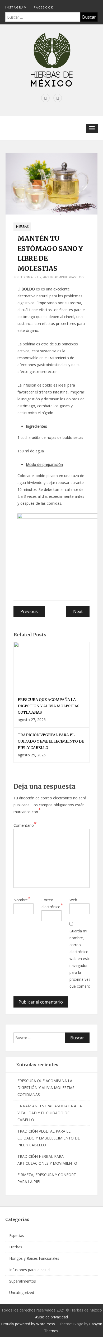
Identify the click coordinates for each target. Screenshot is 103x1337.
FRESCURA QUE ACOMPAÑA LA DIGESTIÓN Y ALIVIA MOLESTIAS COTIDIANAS (48, 706)
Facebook (43, 7)
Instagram (16, 7)
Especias (16, 1235)
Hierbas (22, 226)
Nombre (21, 899)
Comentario (24, 825)
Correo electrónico (52, 903)
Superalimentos (22, 1281)
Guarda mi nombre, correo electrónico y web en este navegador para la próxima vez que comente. (81, 958)
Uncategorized (21, 1292)
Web (73, 899)
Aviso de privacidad (51, 1316)
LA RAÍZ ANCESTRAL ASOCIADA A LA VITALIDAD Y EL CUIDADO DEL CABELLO (49, 1112)
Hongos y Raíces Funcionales (34, 1258)
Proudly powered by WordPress (28, 1323)
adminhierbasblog (69, 277)
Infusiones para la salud (29, 1269)
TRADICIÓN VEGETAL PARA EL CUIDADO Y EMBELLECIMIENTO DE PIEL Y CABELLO (51, 741)
